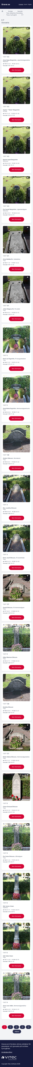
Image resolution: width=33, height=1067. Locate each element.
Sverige (10, 11)
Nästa (17, 1031)
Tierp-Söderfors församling (14, 13)
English (30, 4)
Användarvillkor (6, 1052)
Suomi (25, 4)
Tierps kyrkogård (11, 15)
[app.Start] (2, 11)
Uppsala (19, 11)
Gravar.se (5, 4)
